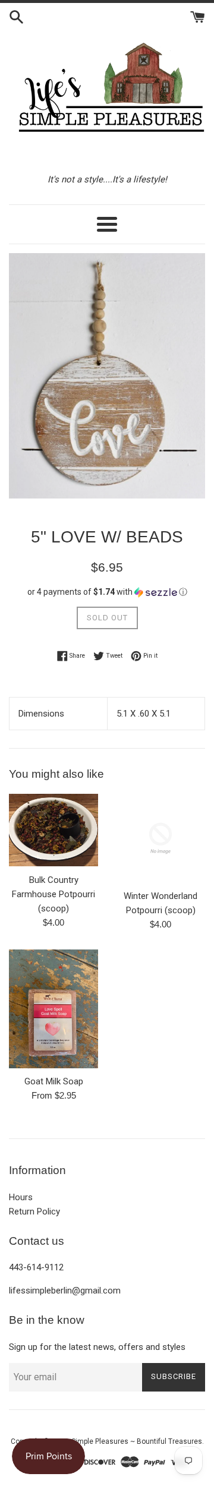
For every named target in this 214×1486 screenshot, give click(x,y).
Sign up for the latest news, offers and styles (97, 1347)
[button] (107, 592)
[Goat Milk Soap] (53, 1008)
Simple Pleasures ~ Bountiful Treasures (136, 1441)
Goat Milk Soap (53, 1081)
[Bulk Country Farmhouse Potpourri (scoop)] (53, 830)
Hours (21, 1197)
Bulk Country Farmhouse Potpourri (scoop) (53, 894)
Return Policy (34, 1211)
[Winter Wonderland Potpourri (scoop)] (160, 838)
